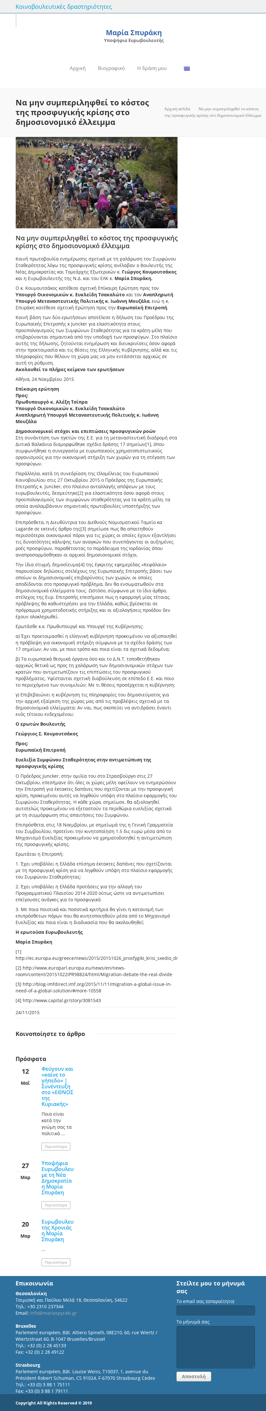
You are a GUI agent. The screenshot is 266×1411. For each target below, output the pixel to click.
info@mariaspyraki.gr (53, 1313)
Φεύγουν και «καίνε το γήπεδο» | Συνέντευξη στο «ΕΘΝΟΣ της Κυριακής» (57, 1086)
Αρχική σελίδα (177, 109)
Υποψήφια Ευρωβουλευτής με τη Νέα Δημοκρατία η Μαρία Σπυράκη (62, 1178)
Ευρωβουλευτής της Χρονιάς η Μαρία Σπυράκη (62, 1230)
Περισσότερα (56, 1146)
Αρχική (78, 68)
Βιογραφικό (111, 68)
